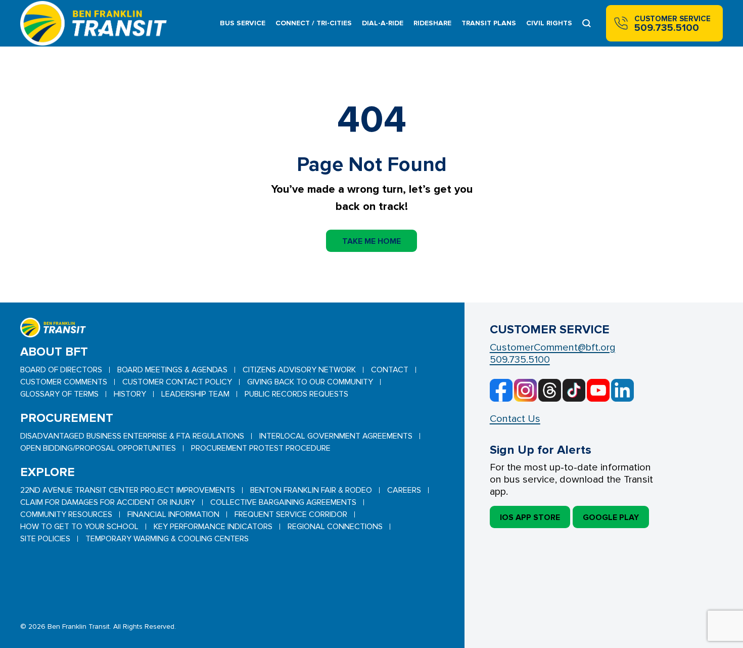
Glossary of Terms (59, 394)
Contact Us (515, 419)
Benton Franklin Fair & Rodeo (311, 490)
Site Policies (45, 539)
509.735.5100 (520, 360)
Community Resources (66, 514)
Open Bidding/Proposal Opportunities (98, 448)
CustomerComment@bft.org (552, 347)
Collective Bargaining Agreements (283, 502)
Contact (389, 370)
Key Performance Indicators (213, 527)
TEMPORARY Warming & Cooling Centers (167, 539)
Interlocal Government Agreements (335, 436)
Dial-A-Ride (382, 23)
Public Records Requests (296, 394)
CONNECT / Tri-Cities (313, 23)
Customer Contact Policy (177, 382)
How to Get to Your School (79, 527)
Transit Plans (488, 23)
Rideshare (432, 23)
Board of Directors (61, 370)
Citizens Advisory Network (299, 370)
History (130, 394)
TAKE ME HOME (371, 241)
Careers (404, 490)
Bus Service (242, 23)
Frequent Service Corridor (291, 514)
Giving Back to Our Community (310, 382)
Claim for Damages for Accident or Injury (107, 502)
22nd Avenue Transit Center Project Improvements (127, 490)
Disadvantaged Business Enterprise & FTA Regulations (132, 436)
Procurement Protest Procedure (261, 448)
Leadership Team (195, 394)
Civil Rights (549, 23)
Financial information (173, 514)
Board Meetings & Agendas (172, 370)
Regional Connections (335, 527)
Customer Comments (63, 382)
